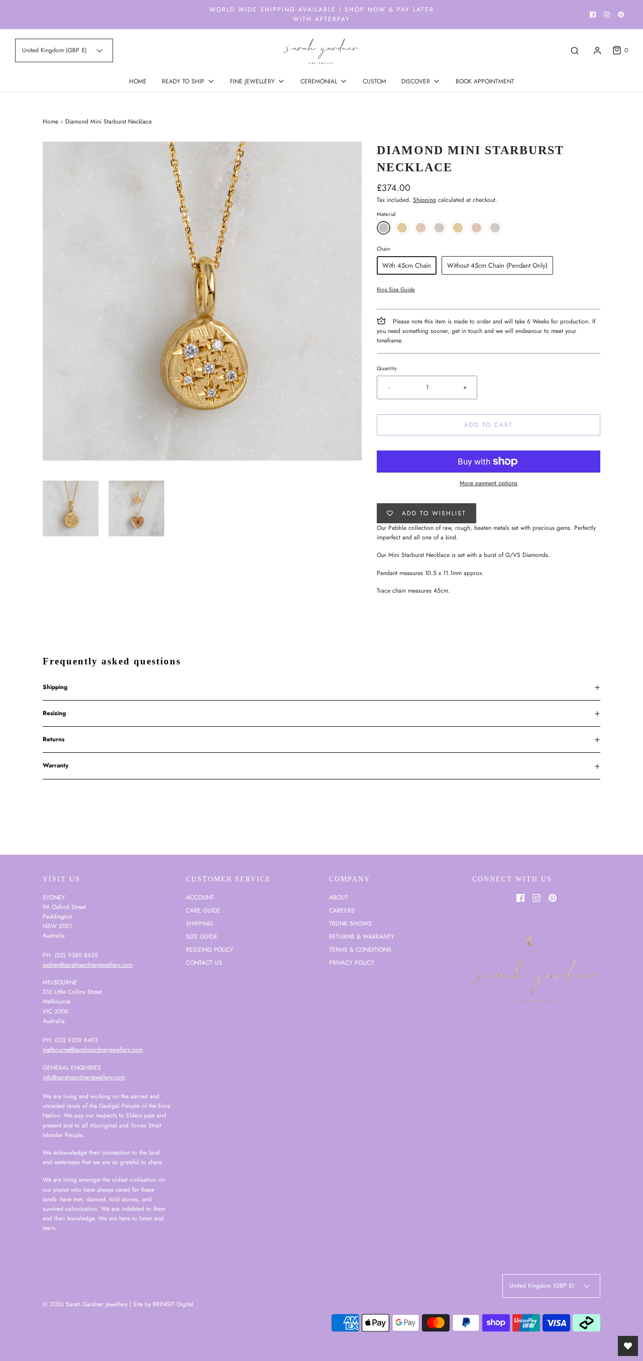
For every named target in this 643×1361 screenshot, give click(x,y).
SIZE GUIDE (202, 936)
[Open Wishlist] (628, 1346)
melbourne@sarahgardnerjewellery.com (93, 1049)
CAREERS (342, 910)
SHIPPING (199, 923)
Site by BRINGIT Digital (163, 1304)
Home (50, 121)
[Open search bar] (575, 50)
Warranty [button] (55, 765)
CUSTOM (374, 81)
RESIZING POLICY (210, 949)
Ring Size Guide (396, 289)
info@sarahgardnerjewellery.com (84, 1077)
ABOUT (338, 897)
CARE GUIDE (203, 910)
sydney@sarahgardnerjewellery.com (88, 964)
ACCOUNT (200, 897)
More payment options (488, 483)
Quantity (387, 368)
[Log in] (597, 50)
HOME (138, 81)
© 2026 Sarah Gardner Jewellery (85, 1304)
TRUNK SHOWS (350, 923)
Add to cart (488, 424)
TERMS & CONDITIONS (360, 949)
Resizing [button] (54, 713)
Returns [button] (53, 739)
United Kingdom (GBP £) (55, 50)
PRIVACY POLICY (351, 962)
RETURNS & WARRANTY (361, 936)
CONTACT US (204, 962)
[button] (70, 508)
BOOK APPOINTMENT (485, 81)
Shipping (424, 199)
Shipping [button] (55, 687)
